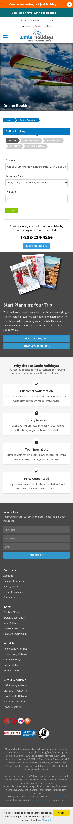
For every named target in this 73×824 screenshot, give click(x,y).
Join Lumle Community (15, 633)
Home (9, 120)
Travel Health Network (15, 696)
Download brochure (36, 345)
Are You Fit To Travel (14, 701)
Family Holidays (11, 665)
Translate (46, 26)
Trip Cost (10, 191)
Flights (15, 146)
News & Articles (11, 623)
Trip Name (11, 160)
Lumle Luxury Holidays (15, 654)
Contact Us (9, 597)
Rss (27, 720)
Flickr (20, 720)
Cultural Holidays (12, 659)
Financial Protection (14, 581)
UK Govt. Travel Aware (15, 690)
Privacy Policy (10, 586)
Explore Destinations (14, 617)
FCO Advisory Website (15, 685)
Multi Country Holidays (15, 648)
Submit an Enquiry (36, 338)
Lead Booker (31, 140)
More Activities (11, 670)
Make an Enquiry (36, 246)
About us (8, 575)
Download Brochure (14, 628)
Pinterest (13, 720)
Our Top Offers (11, 612)
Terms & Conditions (13, 592)
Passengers (53, 140)
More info (47, 820)
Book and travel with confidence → (36, 12)
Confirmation (35, 146)
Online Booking (27, 120)
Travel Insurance (12, 707)
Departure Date (14, 176)
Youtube (6, 720)
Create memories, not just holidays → (35, 4)
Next (11, 210)
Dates (12, 140)
